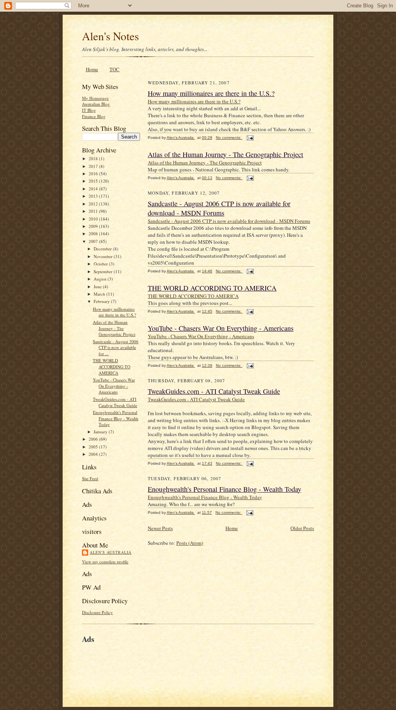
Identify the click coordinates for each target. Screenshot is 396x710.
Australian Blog (96, 104)
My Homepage (95, 98)
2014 (94, 189)
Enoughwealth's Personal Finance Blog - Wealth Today (115, 418)
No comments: (229, 137)
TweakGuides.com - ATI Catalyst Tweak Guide (115, 402)
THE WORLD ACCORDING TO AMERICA (111, 366)
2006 (94, 439)
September (104, 271)
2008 (94, 233)
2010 (94, 219)
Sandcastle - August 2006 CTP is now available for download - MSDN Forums (219, 208)
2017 (94, 166)
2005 (94, 447)
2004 (94, 454)
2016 (94, 173)
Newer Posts (160, 528)
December (103, 248)
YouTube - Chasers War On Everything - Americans (114, 386)
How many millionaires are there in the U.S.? (114, 312)
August (101, 279)
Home (92, 69)
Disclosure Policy (97, 612)
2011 (94, 211)
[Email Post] (250, 137)
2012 (94, 204)
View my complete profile (105, 562)
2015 (94, 181)
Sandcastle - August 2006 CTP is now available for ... (115, 347)
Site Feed (90, 478)
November (104, 256)
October (101, 264)
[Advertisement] (172, 662)
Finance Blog (94, 116)
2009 (94, 226)
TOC (114, 69)
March (100, 294)
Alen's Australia (110, 552)
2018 (94, 158)
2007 (94, 241)
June (98, 286)
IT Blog (89, 110)
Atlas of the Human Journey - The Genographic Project (114, 328)
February (102, 301)
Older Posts (302, 528)
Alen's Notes (110, 35)
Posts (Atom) (189, 542)
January (101, 432)
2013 (94, 196)
